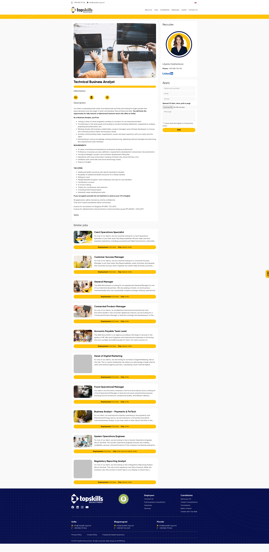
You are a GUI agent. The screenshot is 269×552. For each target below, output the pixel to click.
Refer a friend (186, 508)
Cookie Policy (92, 535)
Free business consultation (154, 502)
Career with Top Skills (189, 512)
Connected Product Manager (110, 306)
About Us (148, 10)
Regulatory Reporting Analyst (110, 461)
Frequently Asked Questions (113, 535)
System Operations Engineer (109, 436)
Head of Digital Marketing (108, 356)
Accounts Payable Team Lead (110, 331)
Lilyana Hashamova (173, 64)
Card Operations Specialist (109, 232)
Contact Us (193, 10)
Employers (175, 10)
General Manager (103, 281)
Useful (184, 10)
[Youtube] (87, 507)
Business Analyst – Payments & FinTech (115, 411)
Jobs (156, 10)
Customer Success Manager (109, 257)
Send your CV (186, 499)
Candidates (164, 10)
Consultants (185, 505)
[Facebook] (72, 507)
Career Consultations (189, 502)
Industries (148, 505)
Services (147, 508)
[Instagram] (82, 507)
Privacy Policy (76, 535)
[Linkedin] (77, 507)
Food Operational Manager (109, 386)
